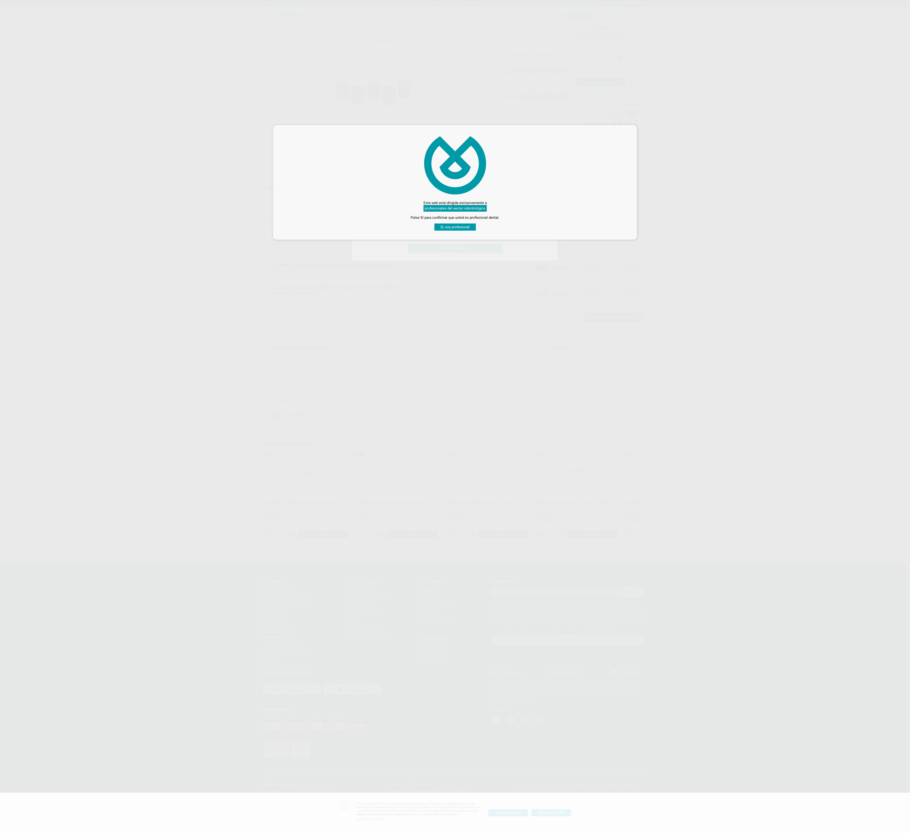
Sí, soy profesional (455, 227)
